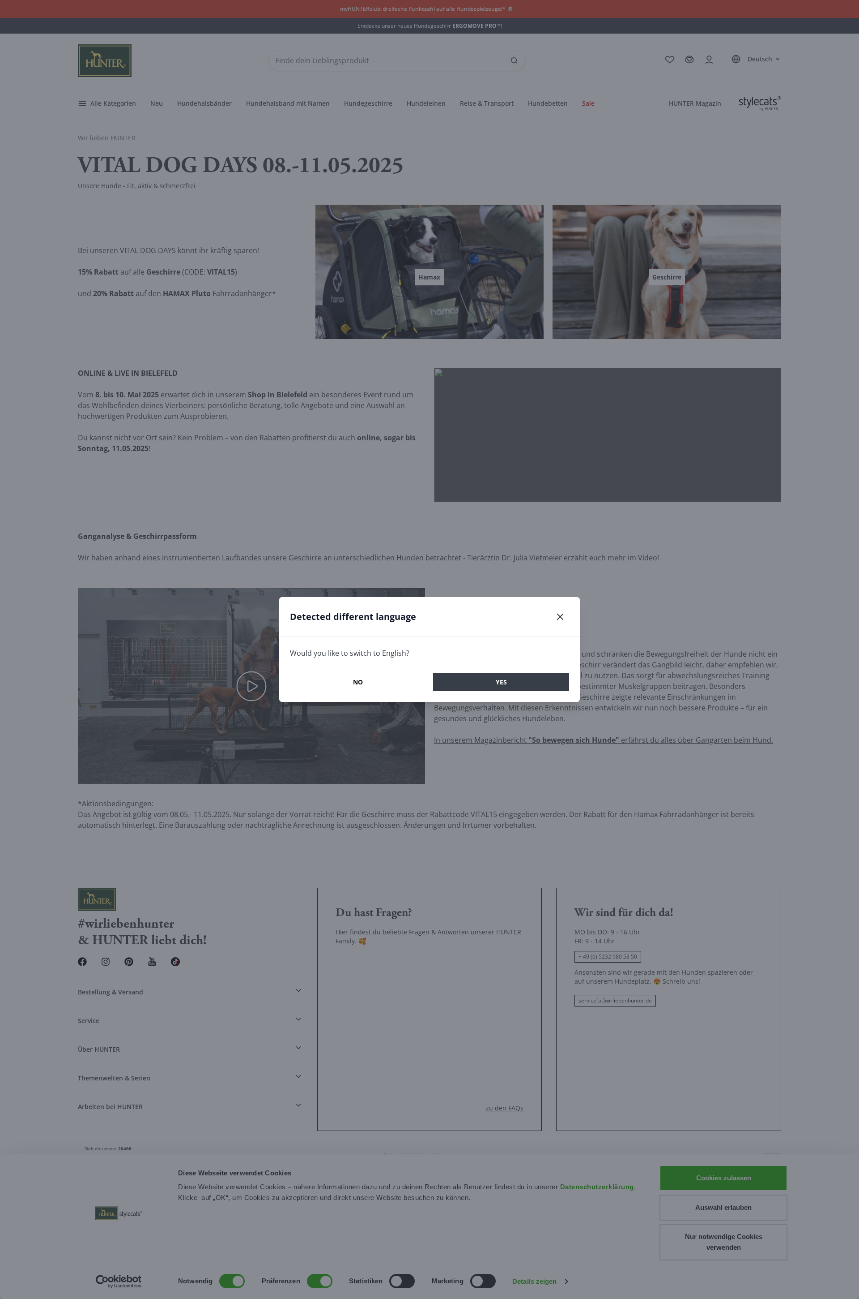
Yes (501, 682)
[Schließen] (560, 617)
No (358, 682)
